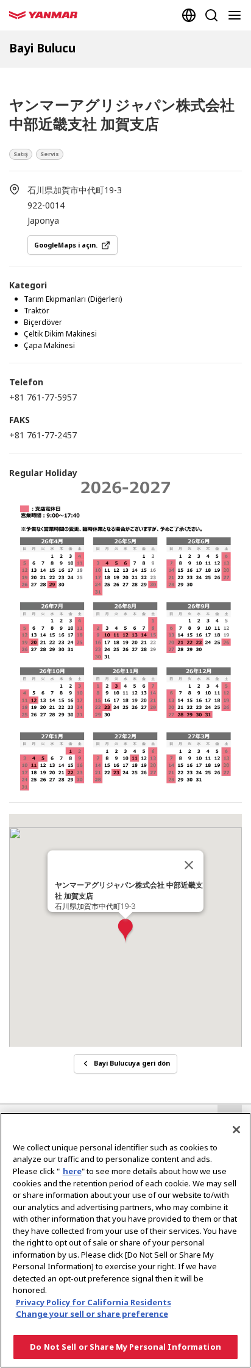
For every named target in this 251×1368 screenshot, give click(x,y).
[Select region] (188, 15)
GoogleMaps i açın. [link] (65, 245)
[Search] (211, 15)
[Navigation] (237, 15)
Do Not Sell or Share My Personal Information (125, 1346)
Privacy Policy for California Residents (93, 1302)
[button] (125, 931)
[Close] (236, 1129)
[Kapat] (188, 865)
